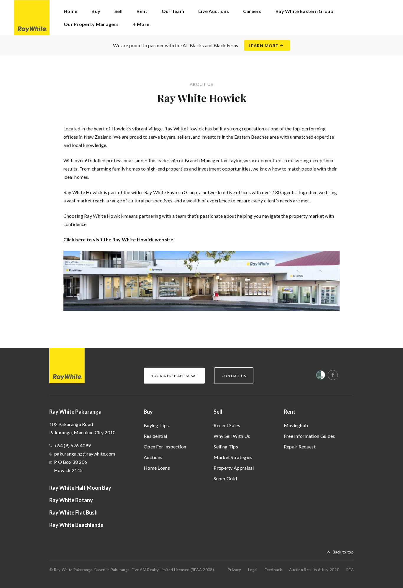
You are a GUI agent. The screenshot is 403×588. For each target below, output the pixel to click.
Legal (253, 569)
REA (350, 569)
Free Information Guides (309, 436)
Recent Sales (227, 425)
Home (70, 11)
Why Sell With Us (232, 436)
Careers (252, 11)
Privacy (234, 569)
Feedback (273, 569)
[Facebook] (333, 375)
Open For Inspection (165, 446)
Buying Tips (156, 425)
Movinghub (296, 425)
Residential (155, 436)
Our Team (173, 11)
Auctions (153, 457)
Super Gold (225, 478)
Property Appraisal (234, 468)
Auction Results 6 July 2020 (314, 569)
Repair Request (300, 446)
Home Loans (157, 468)
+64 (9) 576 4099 (72, 445)
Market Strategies (233, 457)
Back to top (343, 552)
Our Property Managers (91, 24)
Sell (218, 411)
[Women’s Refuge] (320, 376)
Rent (289, 411)
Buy (148, 411)
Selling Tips (226, 446)
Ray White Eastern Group (304, 11)
